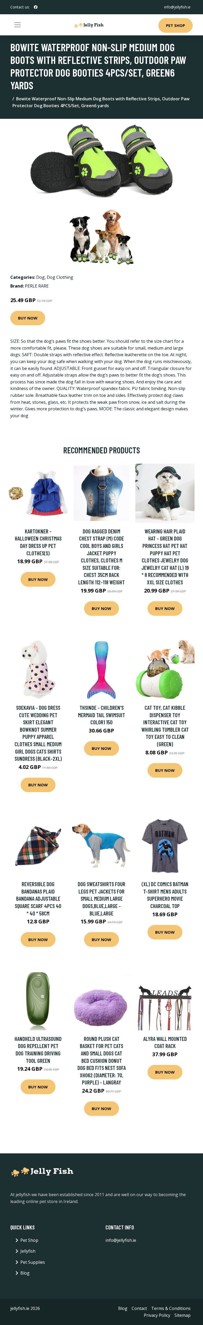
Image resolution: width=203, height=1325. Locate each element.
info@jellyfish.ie (177, 7)
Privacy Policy (157, 1315)
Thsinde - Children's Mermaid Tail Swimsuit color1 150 (101, 714)
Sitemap (182, 1315)
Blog (25, 1273)
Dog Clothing (60, 277)
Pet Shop (175, 25)
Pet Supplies (32, 1262)
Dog (40, 277)
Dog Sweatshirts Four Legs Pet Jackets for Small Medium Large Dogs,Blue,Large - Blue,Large (101, 898)
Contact (139, 1308)
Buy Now (28, 318)
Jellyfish (27, 1251)
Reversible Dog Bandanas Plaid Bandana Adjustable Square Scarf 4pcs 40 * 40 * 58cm (38, 898)
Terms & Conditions (171, 1308)
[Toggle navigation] (17, 25)
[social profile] (36, 7)
